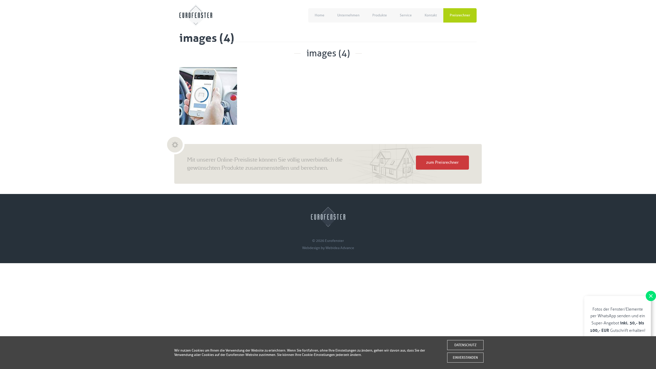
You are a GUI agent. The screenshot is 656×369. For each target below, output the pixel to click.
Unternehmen (348, 15)
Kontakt (431, 15)
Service (406, 15)
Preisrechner (460, 15)
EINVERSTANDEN (465, 357)
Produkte (379, 15)
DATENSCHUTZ (465, 345)
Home (319, 15)
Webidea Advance (339, 248)
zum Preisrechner (442, 162)
